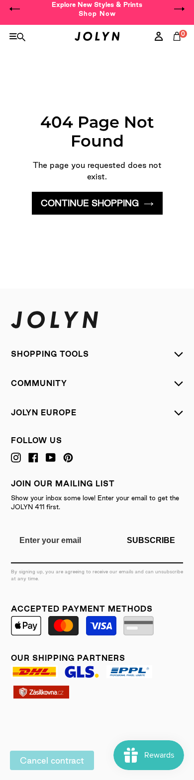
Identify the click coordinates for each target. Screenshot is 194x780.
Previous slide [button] (15, 9)
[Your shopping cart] (179, 47)
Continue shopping (90, 203)
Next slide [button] (179, 9)
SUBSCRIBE (151, 540)
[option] (97, 9)
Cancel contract (52, 760)
